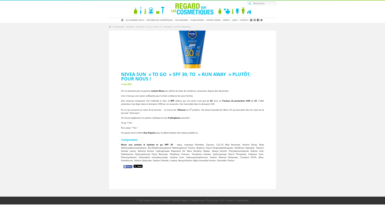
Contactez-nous (197, 200)
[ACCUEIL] (123, 20)
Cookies (229, 200)
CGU (222, 200)
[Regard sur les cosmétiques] (110, 27)
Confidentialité (241, 200)
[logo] (192, 9)
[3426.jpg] (192, 49)
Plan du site (211, 200)
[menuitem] (123, 20)
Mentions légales (180, 200)
